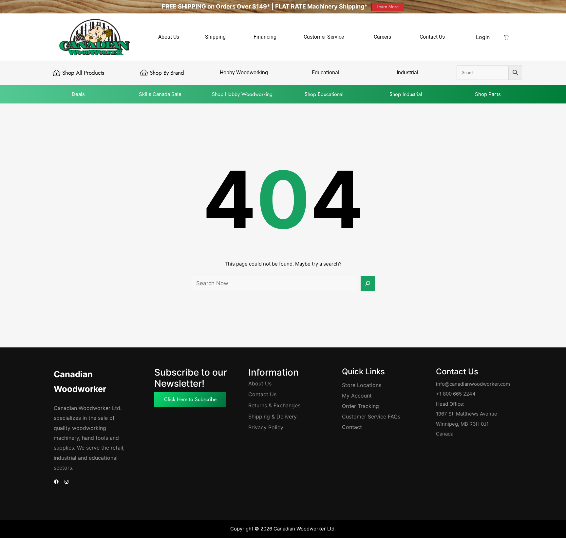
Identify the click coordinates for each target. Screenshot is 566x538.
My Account (357, 395)
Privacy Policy (265, 427)
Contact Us (262, 394)
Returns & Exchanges (274, 405)
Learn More (388, 6)
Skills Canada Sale (160, 94)
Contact (352, 427)
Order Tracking (360, 406)
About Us (260, 383)
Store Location (360, 385)
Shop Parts (488, 94)
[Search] (368, 283)
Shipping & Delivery (272, 416)
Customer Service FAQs (371, 416)
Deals (78, 94)
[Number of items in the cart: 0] (506, 37)
